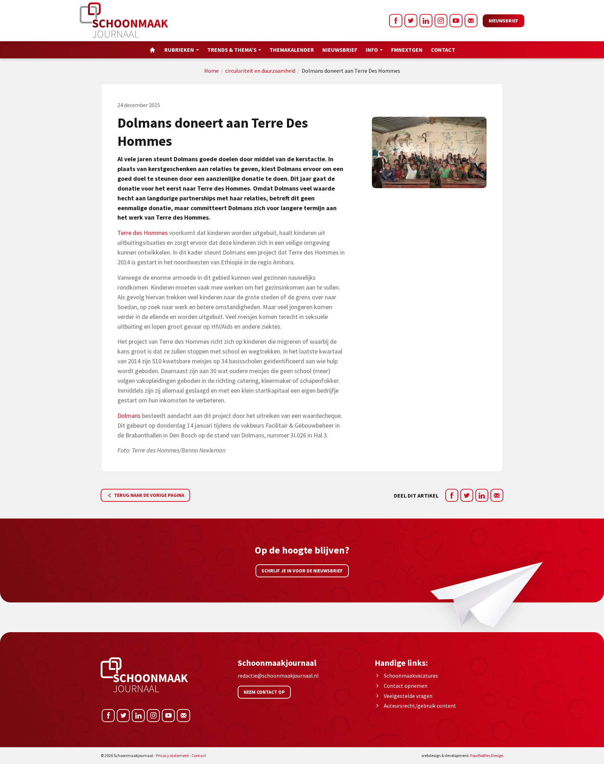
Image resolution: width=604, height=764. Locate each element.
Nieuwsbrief (503, 20)
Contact (443, 49)
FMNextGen (407, 49)
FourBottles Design (462, 755)
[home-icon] (152, 49)
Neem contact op (264, 692)
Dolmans (129, 416)
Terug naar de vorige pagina (148, 495)
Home (211, 70)
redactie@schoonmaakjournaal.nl (278, 675)
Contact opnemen (405, 685)
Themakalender (291, 49)
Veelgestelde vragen (408, 695)
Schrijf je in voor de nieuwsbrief (302, 570)
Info (372, 49)
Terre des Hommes (142, 233)
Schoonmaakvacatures (411, 675)
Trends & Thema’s (232, 49)
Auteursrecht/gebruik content (420, 705)
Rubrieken (179, 49)
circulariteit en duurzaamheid (260, 70)
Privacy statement (172, 755)
